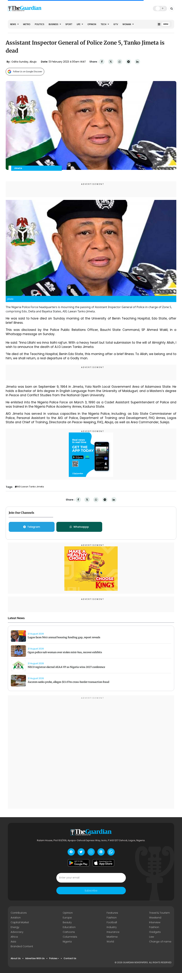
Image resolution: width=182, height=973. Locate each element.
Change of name (160, 941)
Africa (14, 937)
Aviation (16, 917)
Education (69, 927)
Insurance (113, 932)
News (13, 24)
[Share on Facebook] (102, 62)
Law (151, 937)
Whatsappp (81, 527)
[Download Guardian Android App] (78, 862)
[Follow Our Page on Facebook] (71, 852)
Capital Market (20, 922)
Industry (112, 927)
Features (112, 913)
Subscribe (91, 890)
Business (54, 24)
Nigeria (67, 941)
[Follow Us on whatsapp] (111, 852)
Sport (68, 24)
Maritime (112, 937)
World (110, 941)
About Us (16, 958)
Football (112, 922)
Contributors (19, 913)
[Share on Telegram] (128, 62)
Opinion (91, 24)
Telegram (33, 527)
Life (79, 24)
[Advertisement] (91, 752)
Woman (127, 24)
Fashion (112, 917)
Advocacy (17, 932)
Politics (39, 24)
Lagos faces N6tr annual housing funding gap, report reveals (64, 637)
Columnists (70, 937)
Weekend (155, 917)
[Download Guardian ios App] (103, 862)
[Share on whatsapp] (120, 62)
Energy (15, 927)
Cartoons (69, 932)
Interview (154, 922)
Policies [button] (53, 958)
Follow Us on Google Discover (27, 71)
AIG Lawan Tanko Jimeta (30, 486)
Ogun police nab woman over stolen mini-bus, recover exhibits (65, 652)
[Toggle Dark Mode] (160, 8)
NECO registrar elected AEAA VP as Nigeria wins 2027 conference (66, 667)
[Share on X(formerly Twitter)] (110, 62)
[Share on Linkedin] (137, 62)
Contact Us (70, 958)
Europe (67, 917)
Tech (104, 24)
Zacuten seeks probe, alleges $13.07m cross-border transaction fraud (68, 682)
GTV (115, 24)
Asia (13, 941)
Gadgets (155, 932)
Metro (26, 24)
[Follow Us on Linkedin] (101, 852)
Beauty (67, 922)
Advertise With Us (35, 958)
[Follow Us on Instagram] (91, 852)
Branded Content (22, 946)
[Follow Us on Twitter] (81, 852)
